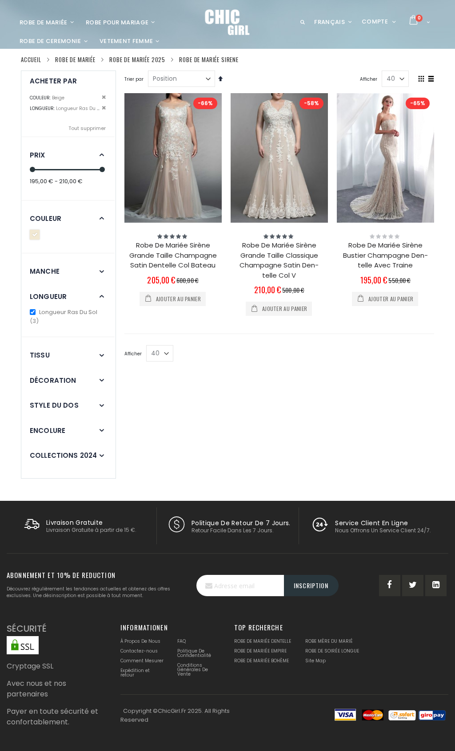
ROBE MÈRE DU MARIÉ (329, 641)
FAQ (181, 641)
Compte (375, 21)
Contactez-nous (139, 651)
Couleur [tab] (45, 218)
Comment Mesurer (142, 660)
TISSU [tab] (40, 355)
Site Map (315, 660)
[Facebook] (389, 585)
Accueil (31, 59)
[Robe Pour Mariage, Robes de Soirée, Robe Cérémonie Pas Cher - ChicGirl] (227, 22)
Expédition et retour (135, 672)
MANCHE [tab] (45, 271)
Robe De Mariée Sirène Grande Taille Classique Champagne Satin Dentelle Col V (279, 260)
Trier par (134, 79)
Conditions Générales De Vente (192, 669)
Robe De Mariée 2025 (137, 60)
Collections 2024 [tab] (63, 455)
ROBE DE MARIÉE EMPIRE (260, 651)
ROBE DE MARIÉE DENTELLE (262, 641)
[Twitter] (412, 585)
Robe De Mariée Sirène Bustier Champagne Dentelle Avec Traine (385, 255)
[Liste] (430, 79)
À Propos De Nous (140, 641)
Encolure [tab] (47, 430)
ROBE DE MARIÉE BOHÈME (261, 660)
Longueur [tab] (48, 296)
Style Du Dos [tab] (54, 405)
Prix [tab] (37, 155)
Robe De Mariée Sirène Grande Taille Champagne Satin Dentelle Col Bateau (173, 255)
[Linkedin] (436, 585)
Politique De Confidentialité (194, 653)
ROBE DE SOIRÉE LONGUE (332, 651)
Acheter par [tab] (53, 81)
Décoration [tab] (53, 380)
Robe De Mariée (75, 60)
